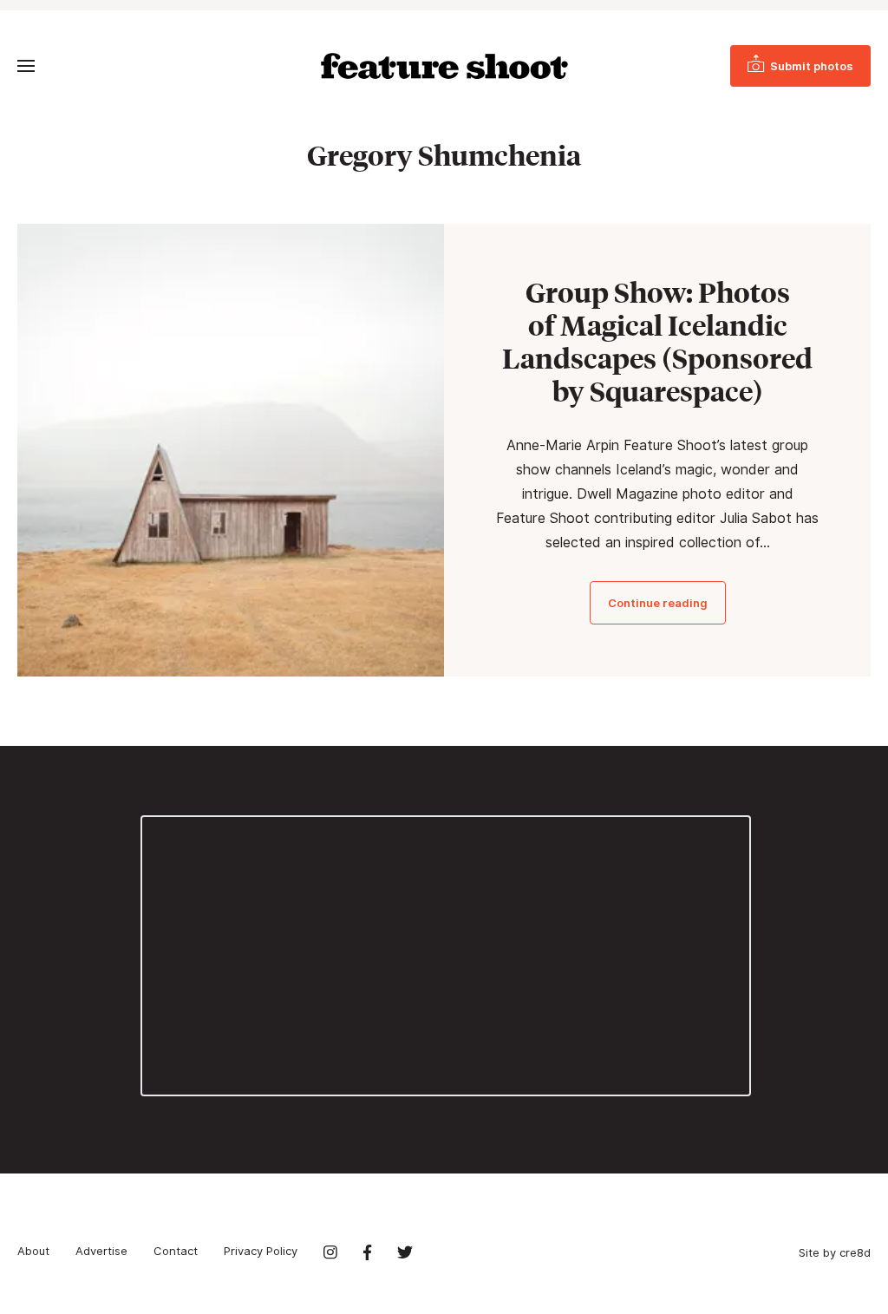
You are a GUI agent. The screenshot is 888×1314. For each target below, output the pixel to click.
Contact (175, 1251)
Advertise (101, 1251)
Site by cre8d (835, 1252)
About (33, 1251)
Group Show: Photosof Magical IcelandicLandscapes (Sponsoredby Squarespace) (657, 342)
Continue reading (658, 603)
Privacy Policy (260, 1251)
